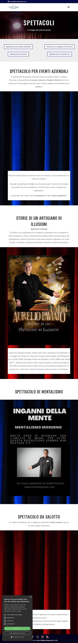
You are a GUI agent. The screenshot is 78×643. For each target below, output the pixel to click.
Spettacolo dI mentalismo (59, 54)
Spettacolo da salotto (18, 54)
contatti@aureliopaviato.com (47, 640)
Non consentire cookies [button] (17, 633)
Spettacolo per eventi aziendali (18, 46)
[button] (17, 637)
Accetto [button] (17, 628)
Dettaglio (19, 611)
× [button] (30, 597)
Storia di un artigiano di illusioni (60, 46)
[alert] (17, 618)
